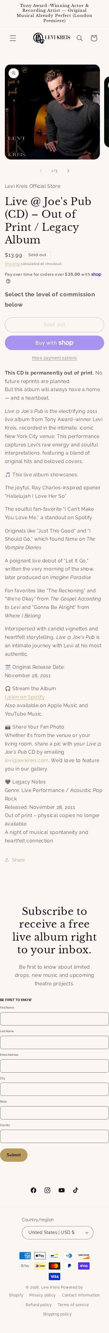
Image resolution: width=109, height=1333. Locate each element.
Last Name (7, 1031)
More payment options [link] (54, 358)
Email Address (9, 1054)
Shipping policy (57, 1314)
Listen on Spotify (25, 697)
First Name (7, 1007)
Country (5, 1125)
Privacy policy (42, 1295)
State (3, 1101)
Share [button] (18, 859)
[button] (13, 38)
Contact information (81, 1295)
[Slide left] (41, 170)
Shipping (12, 264)
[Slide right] (68, 170)
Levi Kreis (50, 1287)
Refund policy (39, 1305)
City (2, 1078)
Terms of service (73, 1305)
